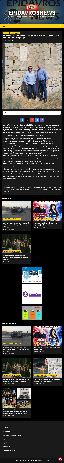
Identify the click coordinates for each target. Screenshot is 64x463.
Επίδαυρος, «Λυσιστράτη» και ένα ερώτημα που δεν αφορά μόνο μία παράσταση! (47, 380)
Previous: (17, 188)
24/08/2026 (42, 383)
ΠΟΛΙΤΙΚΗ (6, 33)
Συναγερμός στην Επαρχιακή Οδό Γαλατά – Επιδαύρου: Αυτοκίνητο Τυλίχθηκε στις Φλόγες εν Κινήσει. (16, 225)
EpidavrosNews (32, 12)
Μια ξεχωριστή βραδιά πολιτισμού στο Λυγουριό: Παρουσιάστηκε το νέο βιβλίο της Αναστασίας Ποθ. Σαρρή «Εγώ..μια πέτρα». (15, 411)
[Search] (61, 25)
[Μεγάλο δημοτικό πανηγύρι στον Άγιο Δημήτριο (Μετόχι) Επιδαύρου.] (47, 211)
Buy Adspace (6, 431)
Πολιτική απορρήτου (9, 450)
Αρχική (5, 443)
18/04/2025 (12, 40)
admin (6, 40)
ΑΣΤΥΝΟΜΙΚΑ (7, 218)
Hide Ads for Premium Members (12, 435)
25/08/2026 (11, 229)
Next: (47, 187)
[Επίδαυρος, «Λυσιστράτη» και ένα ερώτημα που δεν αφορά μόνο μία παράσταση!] (47, 368)
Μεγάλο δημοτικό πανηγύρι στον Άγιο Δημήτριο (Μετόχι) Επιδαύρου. (45, 224)
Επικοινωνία (6, 446)
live (4, 439)
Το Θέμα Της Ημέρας (14, 33)
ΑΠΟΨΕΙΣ (37, 375)
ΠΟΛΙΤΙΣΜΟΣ (37, 218)
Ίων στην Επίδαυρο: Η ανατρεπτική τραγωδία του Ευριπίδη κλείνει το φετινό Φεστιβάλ (15, 258)
